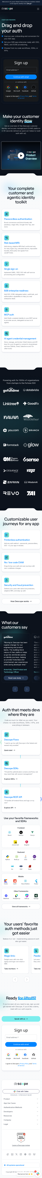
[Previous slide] (15, 689)
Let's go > (29, 3)
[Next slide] (27, 689)
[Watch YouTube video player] (21, 155)
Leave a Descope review (21, 1145)
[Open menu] (38, 9)
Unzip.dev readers (8, 20)
